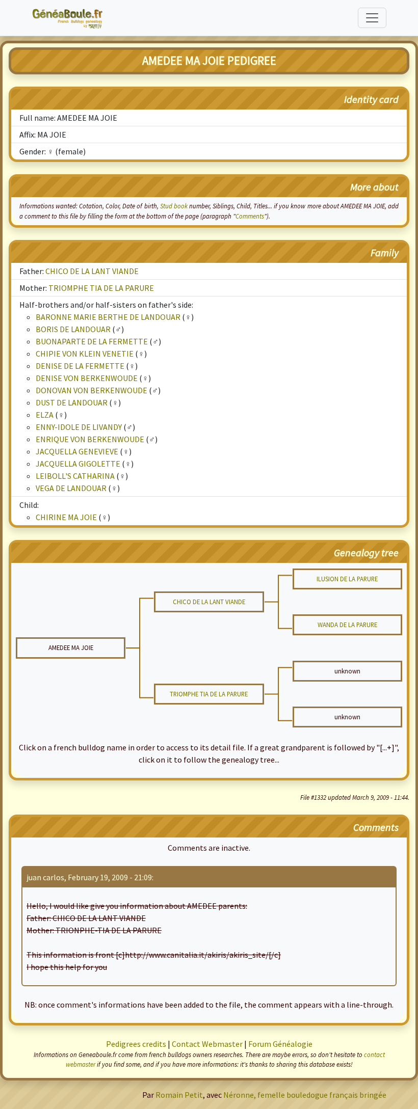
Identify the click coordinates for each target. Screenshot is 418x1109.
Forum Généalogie (280, 1044)
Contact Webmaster (207, 1044)
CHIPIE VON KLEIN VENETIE (85, 353)
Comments (250, 216)
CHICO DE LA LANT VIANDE (92, 271)
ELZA (45, 415)
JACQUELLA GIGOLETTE (78, 463)
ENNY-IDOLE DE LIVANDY (79, 427)
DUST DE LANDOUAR (72, 402)
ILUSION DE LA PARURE (347, 579)
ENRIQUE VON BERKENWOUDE (90, 439)
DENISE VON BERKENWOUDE (87, 378)
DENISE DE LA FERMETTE (80, 366)
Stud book (174, 206)
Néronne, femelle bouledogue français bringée (304, 1095)
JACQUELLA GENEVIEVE (77, 451)
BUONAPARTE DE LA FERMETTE (92, 341)
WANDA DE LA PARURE (347, 624)
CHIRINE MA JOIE (66, 517)
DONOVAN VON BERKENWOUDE (91, 390)
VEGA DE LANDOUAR (71, 488)
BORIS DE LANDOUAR (73, 329)
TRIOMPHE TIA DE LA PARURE (101, 288)
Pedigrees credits (136, 1044)
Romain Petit (179, 1095)
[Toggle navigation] (372, 18)
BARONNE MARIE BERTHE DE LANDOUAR (108, 317)
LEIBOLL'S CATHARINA (75, 476)
